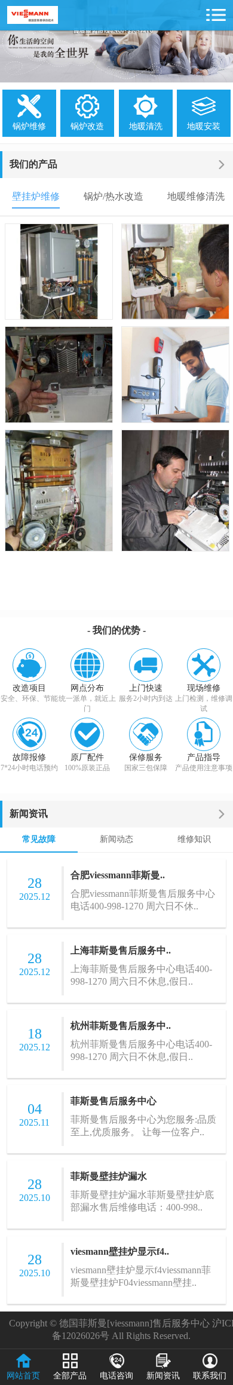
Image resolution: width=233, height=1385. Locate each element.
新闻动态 (116, 839)
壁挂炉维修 (36, 196)
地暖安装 (203, 126)
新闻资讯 (29, 813)
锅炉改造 (87, 126)
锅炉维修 (29, 126)
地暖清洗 (146, 126)
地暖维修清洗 (196, 196)
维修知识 (194, 839)
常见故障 (39, 839)
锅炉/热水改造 (113, 196)
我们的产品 (33, 164)
